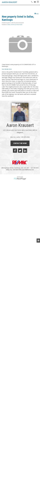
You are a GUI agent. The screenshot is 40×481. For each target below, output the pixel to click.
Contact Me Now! (20, 143)
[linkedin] (25, 150)
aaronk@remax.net (28, 170)
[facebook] (15, 150)
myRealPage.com (20, 179)
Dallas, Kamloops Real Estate (14, 24)
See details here (7, 69)
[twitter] (20, 150)
